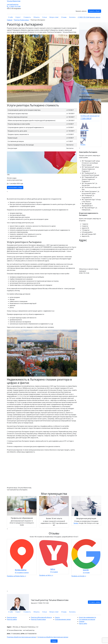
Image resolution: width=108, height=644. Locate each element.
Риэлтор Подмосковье (38, 619)
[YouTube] (99, 612)
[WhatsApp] (96, 612)
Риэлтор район (12, 619)
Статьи (44, 17)
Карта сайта (83, 623)
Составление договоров (87, 619)
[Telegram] (100, 612)
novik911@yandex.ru (87, 93)
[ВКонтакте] (97, 612)
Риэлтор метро (12, 617)
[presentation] (7, 191)
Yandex (76, 523)
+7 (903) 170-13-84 (14, 6)
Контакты (72, 17)
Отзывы (63, 17)
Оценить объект (94, 11)
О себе (10, 17)
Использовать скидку (15, 187)
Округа (57, 617)
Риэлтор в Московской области (41, 617)
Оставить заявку (94, 602)
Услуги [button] (17, 17)
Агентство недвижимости (87, 617)
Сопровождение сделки (63, 619)
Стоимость (27, 17)
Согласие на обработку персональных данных (53, 637)
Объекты (36, 17)
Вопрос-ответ (54, 17)
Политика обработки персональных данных (21, 637)
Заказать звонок (81, 11)
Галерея (81, 621)
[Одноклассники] (98, 612)
